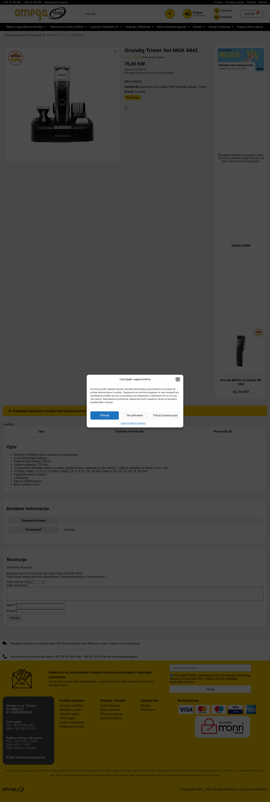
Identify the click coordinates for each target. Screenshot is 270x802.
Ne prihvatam (135, 415)
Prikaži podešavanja (165, 415)
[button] (178, 379)
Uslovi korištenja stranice (133, 423)
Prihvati (104, 415)
